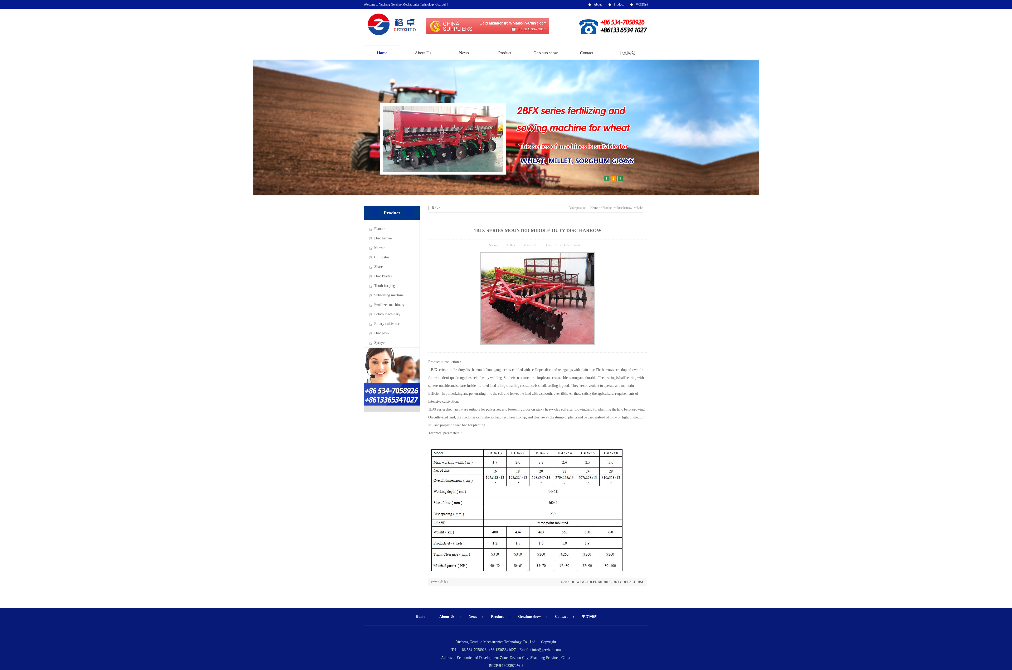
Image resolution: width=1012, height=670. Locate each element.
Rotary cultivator (387, 324)
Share (378, 267)
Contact (586, 53)
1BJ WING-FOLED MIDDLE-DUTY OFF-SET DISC (607, 582)
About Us (423, 53)
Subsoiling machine (388, 295)
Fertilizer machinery (389, 305)
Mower (379, 248)
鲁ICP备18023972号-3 (506, 666)
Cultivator (381, 257)
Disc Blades (383, 276)
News (464, 53)
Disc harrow (383, 238)
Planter (379, 229)
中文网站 (642, 4)
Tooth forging (384, 286)
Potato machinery (387, 314)
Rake (436, 208)
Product (619, 4)
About (598, 4)
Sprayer (380, 343)
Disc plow (381, 333)
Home (382, 53)
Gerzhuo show (545, 53)
